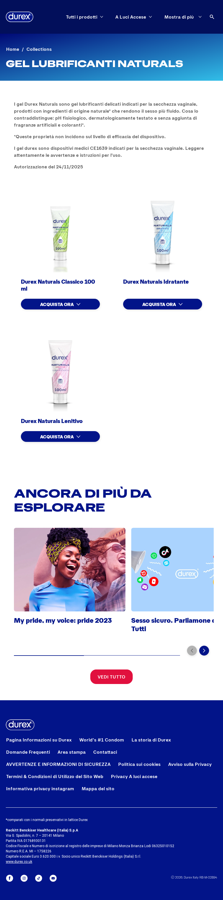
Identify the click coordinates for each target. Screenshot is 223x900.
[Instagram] (24, 878)
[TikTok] (38, 878)
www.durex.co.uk (19, 862)
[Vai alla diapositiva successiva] (204, 651)
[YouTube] (53, 878)
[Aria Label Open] (212, 17)
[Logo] (19, 17)
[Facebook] (9, 878)
